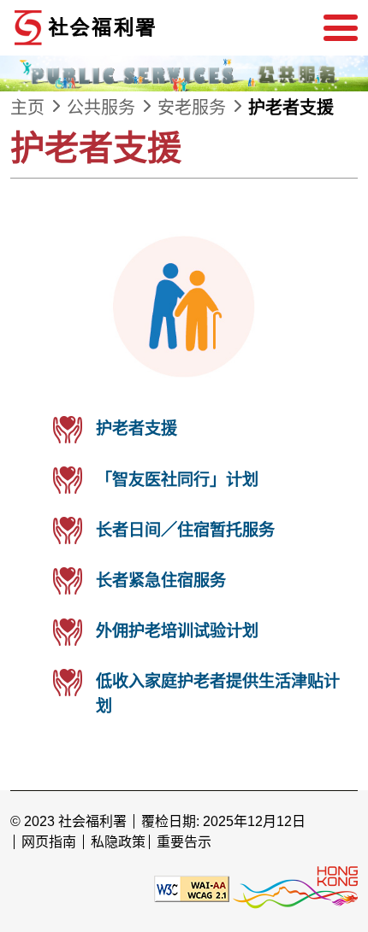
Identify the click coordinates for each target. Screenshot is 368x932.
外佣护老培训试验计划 (177, 631)
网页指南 (48, 842)
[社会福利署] (138, 28)
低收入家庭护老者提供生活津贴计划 (218, 693)
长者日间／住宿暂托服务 (185, 530)
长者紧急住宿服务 (161, 580)
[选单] (340, 28)
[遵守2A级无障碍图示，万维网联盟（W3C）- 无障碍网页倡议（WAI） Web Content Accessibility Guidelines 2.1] (191, 888)
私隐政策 (118, 842)
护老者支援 (291, 107)
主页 (27, 107)
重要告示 (184, 842)
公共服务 (101, 107)
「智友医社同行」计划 (177, 480)
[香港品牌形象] (295, 888)
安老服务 (191, 107)
